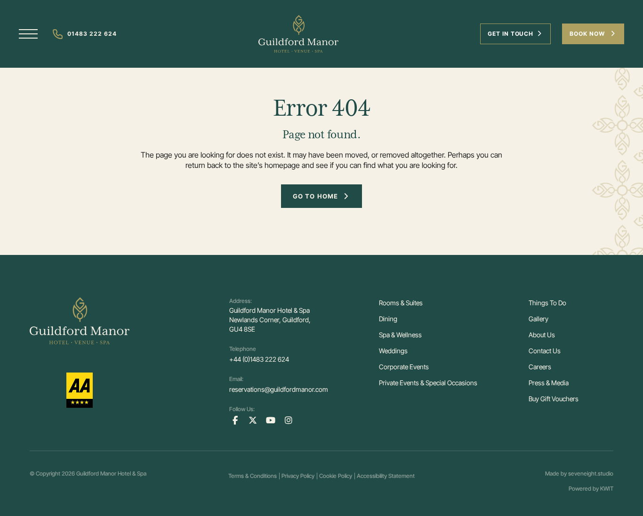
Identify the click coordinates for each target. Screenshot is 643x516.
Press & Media (549, 382)
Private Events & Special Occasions (428, 382)
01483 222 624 (91, 34)
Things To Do (547, 302)
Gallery (538, 318)
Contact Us (545, 350)
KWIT (606, 488)
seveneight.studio (590, 473)
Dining (388, 318)
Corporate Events (404, 366)
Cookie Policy (335, 476)
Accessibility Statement (386, 476)
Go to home (315, 196)
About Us (542, 334)
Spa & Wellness (400, 334)
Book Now (588, 34)
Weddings (393, 350)
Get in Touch (511, 34)
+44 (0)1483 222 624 (259, 359)
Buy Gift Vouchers (554, 398)
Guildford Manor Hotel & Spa (111, 473)
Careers (540, 366)
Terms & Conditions (252, 476)
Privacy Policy (297, 476)
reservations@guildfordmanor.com (278, 389)
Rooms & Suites (401, 302)
